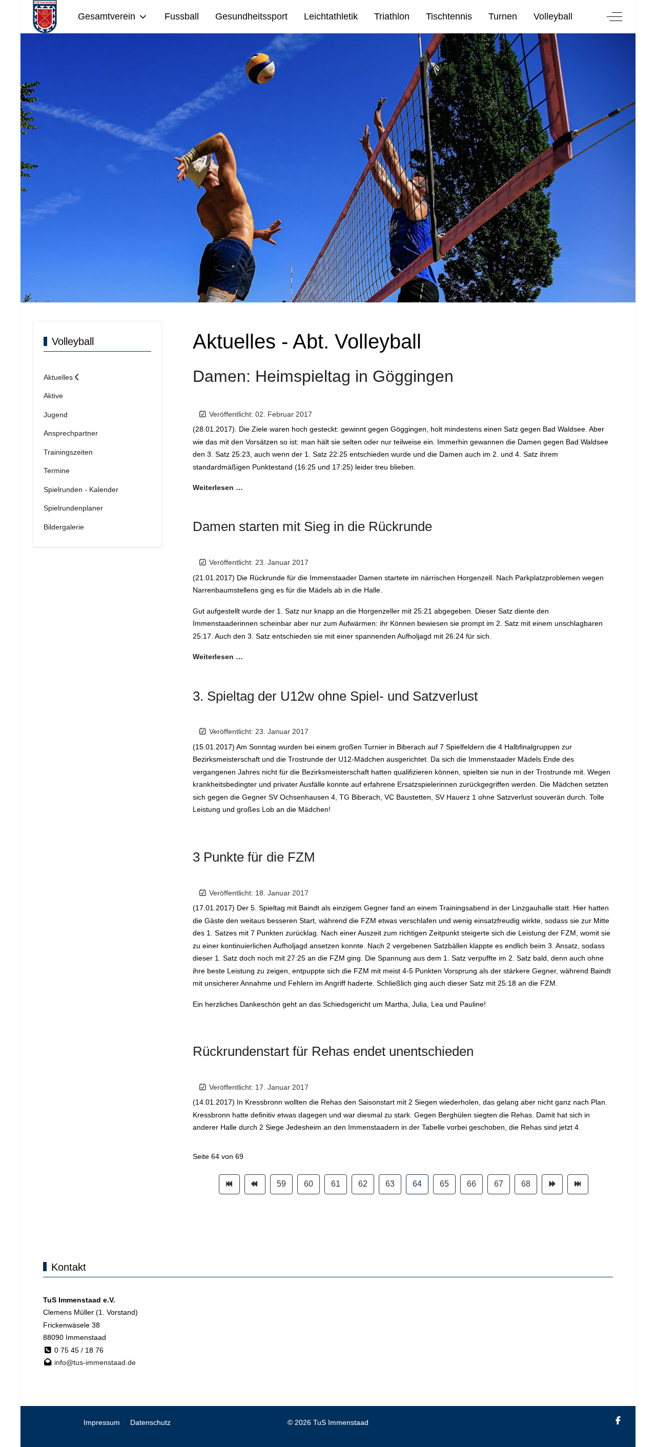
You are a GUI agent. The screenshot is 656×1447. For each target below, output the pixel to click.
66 (471, 1183)
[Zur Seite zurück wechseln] (254, 1184)
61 (335, 1183)
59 (281, 1183)
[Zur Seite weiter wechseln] (552, 1184)
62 (362, 1183)
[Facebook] (618, 1420)
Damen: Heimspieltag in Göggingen (323, 376)
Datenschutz (150, 1422)
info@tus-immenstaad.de (95, 1362)
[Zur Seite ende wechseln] (577, 1184)
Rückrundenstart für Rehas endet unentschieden (333, 1051)
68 (525, 1183)
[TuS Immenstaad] (45, 16)
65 (444, 1183)
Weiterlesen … (218, 487)
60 (308, 1183)
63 (390, 1183)
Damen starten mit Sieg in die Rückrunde (312, 526)
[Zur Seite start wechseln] (229, 1184)
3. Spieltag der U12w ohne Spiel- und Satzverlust (335, 696)
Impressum (102, 1422)
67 (498, 1183)
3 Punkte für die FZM (254, 857)
